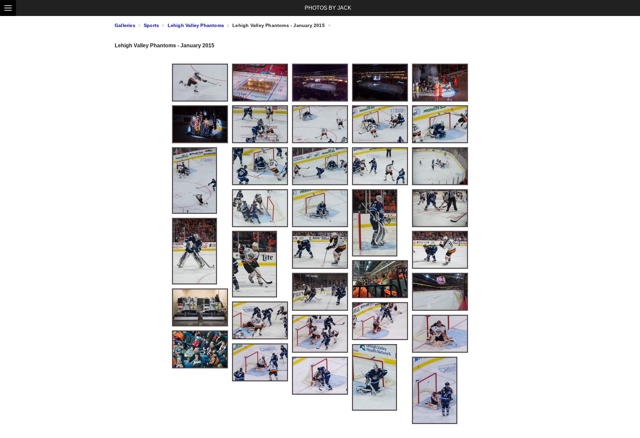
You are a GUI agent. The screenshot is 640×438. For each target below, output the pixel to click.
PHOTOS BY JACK (328, 8)
